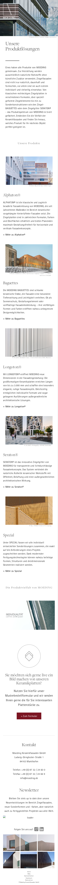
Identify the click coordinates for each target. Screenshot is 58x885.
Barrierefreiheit (29, 876)
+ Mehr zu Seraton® (13, 486)
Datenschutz (29, 880)
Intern (29, 871)
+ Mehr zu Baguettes (14, 318)
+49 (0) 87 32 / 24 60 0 (33, 769)
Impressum (29, 878)
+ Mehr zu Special (12, 571)
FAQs (29, 874)
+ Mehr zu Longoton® (14, 406)
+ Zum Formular (29, 716)
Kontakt (29, 744)
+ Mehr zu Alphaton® (14, 234)
